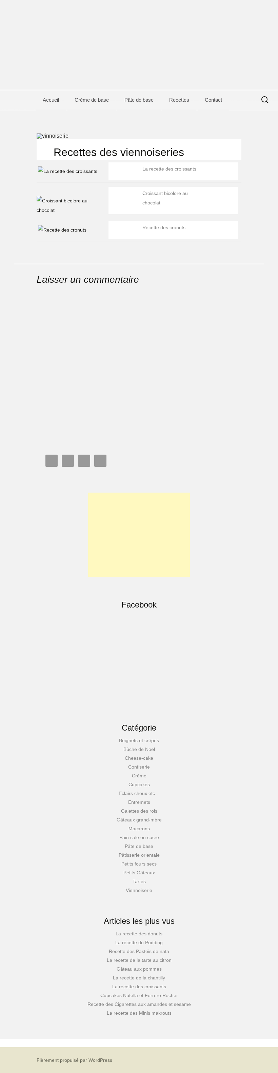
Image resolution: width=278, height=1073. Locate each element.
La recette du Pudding (139, 942)
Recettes (179, 100)
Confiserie (139, 767)
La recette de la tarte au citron (139, 960)
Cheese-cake (139, 758)
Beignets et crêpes (139, 740)
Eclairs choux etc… (139, 793)
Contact (213, 100)
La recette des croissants (169, 169)
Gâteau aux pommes (139, 969)
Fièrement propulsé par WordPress (74, 1060)
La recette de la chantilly (139, 977)
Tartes (139, 881)
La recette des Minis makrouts (139, 1013)
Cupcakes (139, 784)
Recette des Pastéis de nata (139, 951)
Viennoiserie (139, 890)
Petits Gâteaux (139, 872)
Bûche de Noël (139, 749)
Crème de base (92, 100)
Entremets (139, 802)
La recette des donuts (139, 933)
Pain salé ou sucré (139, 837)
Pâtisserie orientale (139, 855)
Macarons (139, 828)
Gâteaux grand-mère (139, 819)
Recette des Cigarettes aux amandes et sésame (139, 1004)
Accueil (51, 100)
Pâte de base (139, 100)
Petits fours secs (139, 864)
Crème (139, 775)
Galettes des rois (139, 811)
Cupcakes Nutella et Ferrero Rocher (139, 995)
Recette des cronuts (163, 227)
